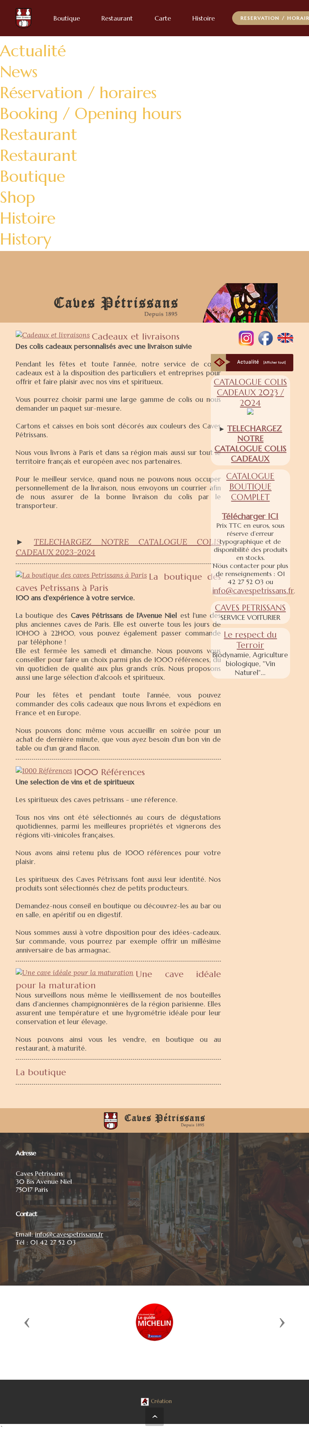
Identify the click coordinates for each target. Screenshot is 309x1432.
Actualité (33, 51)
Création (161, 1401)
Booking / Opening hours (90, 113)
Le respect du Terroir (250, 640)
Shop (17, 197)
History (25, 239)
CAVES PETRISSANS (250, 608)
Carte (162, 18)
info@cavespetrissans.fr (253, 590)
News (18, 72)
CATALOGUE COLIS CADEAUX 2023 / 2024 (250, 392)
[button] (27, 1322)
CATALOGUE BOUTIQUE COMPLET (250, 486)
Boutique (32, 176)
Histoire (28, 218)
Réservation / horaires (78, 92)
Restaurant (38, 134)
